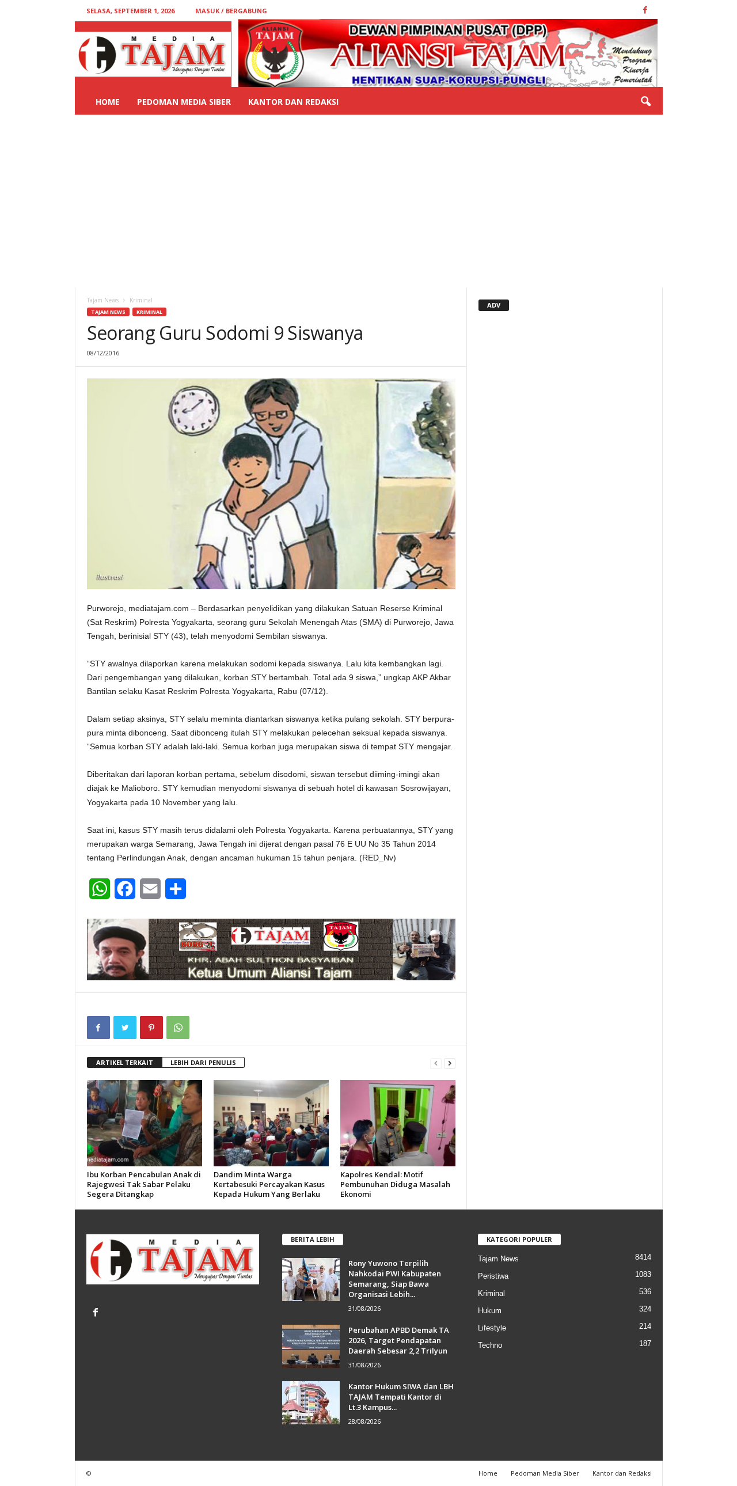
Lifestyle (492, 1328)
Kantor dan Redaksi (293, 101)
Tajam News (103, 300)
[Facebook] (645, 10)
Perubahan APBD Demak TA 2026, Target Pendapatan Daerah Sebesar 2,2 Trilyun (398, 1340)
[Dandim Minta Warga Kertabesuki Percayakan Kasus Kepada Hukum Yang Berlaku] (271, 1123)
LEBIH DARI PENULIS (203, 1062)
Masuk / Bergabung (231, 10)
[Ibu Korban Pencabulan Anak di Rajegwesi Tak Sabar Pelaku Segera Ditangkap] (144, 1123)
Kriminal (149, 312)
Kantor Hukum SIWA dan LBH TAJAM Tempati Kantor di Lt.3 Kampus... (401, 1396)
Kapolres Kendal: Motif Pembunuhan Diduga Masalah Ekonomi (395, 1184)
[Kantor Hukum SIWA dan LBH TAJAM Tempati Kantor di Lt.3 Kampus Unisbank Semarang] (311, 1402)
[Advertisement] (368, 201)
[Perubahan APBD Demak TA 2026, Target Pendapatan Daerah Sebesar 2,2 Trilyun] (311, 1346)
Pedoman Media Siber (184, 101)
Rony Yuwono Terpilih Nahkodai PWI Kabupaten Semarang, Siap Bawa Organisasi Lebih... (394, 1278)
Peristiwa (493, 1276)
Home (108, 101)
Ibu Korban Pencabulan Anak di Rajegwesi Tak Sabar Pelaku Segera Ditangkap (144, 1184)
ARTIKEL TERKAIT (124, 1062)
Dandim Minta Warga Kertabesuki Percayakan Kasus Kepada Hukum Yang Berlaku (269, 1184)
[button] (645, 102)
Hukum (490, 1310)
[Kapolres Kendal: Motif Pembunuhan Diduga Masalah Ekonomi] (397, 1123)
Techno (490, 1345)
